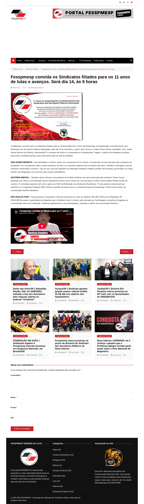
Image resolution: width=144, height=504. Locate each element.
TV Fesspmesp (85, 61)
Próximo (125, 252)
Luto (54, 481)
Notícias (71, 61)
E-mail (14, 407)
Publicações (99, 61)
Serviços (41, 61)
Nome (13, 397)
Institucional (29, 61)
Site (12, 418)
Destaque (56, 460)
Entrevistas (57, 476)
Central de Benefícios (56, 61)
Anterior (18, 252)
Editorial (56, 465)
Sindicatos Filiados (37, 88)
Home (19, 61)
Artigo (55, 450)
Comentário (16, 375)
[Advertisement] (72, 41)
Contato (109, 61)
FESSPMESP (20, 303)
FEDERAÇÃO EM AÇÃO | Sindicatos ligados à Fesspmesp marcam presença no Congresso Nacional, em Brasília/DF (29, 346)
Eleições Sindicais (60, 470)
